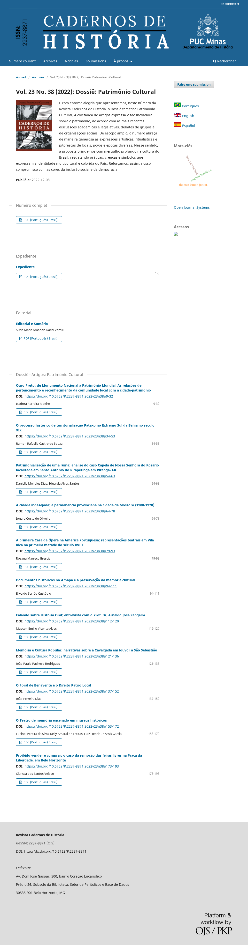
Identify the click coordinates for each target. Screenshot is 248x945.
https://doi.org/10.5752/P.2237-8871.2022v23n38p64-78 (69, 511)
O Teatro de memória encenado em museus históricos (61, 720)
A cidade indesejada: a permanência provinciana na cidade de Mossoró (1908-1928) (85, 505)
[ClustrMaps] (176, 234)
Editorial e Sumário (32, 323)
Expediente (25, 267)
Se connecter (230, 3)
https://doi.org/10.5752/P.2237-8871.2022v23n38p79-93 (69, 551)
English (187, 115)
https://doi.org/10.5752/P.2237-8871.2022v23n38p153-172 (71, 726)
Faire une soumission (194, 84)
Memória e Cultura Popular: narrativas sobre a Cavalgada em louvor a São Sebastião (86, 650)
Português (190, 106)
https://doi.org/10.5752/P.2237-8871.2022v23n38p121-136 (71, 656)
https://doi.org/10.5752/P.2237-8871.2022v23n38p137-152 (71, 691)
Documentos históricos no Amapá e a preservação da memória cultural (75, 580)
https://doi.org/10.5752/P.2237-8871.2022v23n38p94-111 (70, 586)
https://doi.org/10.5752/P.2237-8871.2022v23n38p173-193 (71, 766)
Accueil (21, 77)
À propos (121, 61)
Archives (50, 61)
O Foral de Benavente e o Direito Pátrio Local (53, 685)
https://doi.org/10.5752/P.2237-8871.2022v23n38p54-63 (69, 476)
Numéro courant (22, 61)
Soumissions (96, 61)
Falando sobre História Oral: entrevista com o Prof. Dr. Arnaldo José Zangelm (80, 615)
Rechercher (226, 61)
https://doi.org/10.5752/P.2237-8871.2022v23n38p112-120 (71, 621)
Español (188, 125)
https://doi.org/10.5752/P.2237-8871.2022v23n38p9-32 (68, 396)
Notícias (71, 61)
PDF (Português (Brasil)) (41, 220)
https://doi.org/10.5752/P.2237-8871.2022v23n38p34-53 (69, 436)
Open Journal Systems (192, 207)
